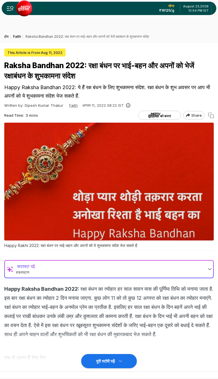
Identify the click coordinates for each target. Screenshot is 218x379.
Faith (73, 105)
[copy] (211, 115)
